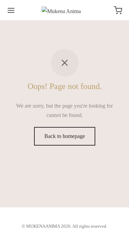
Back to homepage (64, 136)
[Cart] (118, 10)
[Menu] (11, 10)
